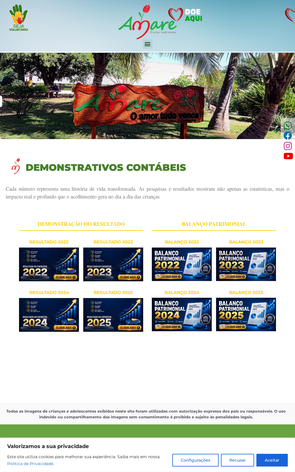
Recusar (237, 460)
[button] (147, 44)
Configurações (195, 460)
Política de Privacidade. (30, 463)
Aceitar (272, 460)
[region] (147, 455)
